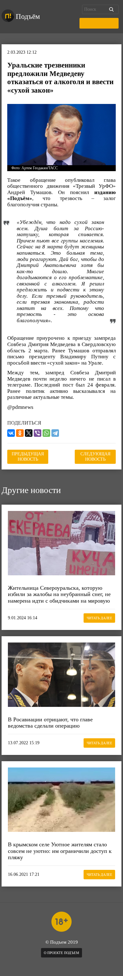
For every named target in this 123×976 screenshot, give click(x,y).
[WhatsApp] (46, 433)
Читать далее (99, 618)
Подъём (28, 16)
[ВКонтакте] (11, 433)
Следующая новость (95, 456)
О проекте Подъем (61, 953)
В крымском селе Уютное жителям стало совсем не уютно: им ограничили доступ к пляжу (60, 850)
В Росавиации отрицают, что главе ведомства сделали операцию (50, 722)
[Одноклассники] (20, 433)
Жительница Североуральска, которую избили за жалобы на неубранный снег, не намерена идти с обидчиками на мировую (59, 594)
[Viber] (37, 433)
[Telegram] (55, 433)
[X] (28, 433)
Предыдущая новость (28, 456)
